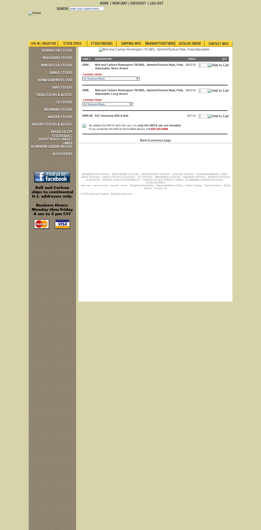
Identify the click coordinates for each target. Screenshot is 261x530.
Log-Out (156, 3)
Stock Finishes (102, 43)
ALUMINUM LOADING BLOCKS (51, 146)
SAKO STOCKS (62, 87)
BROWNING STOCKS (58, 109)
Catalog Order (190, 43)
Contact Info (218, 44)
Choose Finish (92, 74)
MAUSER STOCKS (60, 117)
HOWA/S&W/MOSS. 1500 (55, 80)
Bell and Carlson (99, 193)
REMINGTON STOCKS (57, 50)
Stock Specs (72, 43)
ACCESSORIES (62, 154)
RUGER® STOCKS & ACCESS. (52, 124)
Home (104, 3)
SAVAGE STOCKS (60, 72)
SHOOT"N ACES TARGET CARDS (55, 141)
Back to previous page (155, 140)
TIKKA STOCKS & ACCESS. (54, 94)
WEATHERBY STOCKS (57, 58)
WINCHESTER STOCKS (56, 65)
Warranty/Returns (160, 43)
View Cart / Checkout (129, 3)
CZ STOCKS (64, 102)
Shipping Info (131, 43)
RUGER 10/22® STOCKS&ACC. (61, 133)
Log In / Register (43, 43)
